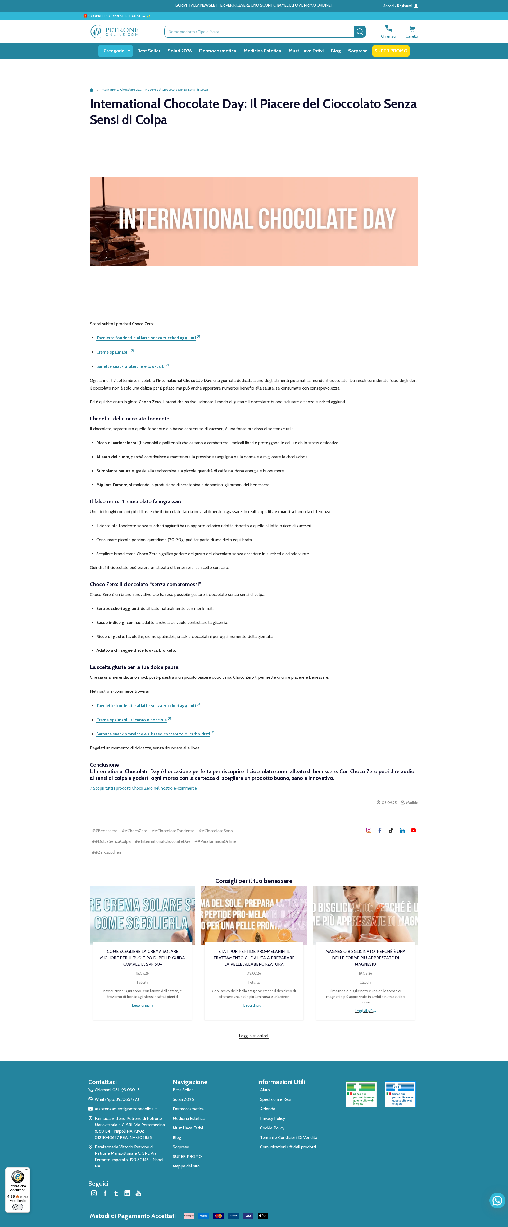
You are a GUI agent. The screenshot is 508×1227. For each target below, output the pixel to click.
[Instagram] (369, 830)
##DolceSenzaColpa (111, 841)
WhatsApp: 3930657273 (117, 1099)
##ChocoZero (134, 830)
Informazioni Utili (281, 1082)
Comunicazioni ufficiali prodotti (288, 1146)
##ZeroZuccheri (106, 852)
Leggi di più (141, 1005)
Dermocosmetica (217, 51)
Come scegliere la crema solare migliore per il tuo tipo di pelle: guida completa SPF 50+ (142, 958)
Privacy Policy (272, 1118)
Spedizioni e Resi (275, 1099)
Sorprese (358, 51)
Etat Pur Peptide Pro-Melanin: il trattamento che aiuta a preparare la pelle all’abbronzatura (253, 958)
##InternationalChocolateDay (162, 841)
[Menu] (27, 1170)
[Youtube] (413, 830)
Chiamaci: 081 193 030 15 (117, 1089)
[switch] (17, 1207)
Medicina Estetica (262, 51)
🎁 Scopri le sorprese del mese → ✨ (67, 15)
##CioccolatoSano (216, 830)
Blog (336, 51)
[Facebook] (380, 830)
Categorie (113, 51)
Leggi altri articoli (254, 1035)
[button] (361, 1094)
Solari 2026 (180, 51)
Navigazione (190, 1082)
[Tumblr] (391, 830)
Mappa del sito (186, 1166)
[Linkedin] (402, 830)
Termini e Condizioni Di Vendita (288, 1137)
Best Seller (148, 51)
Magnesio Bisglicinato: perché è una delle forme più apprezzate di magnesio (365, 958)
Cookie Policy (272, 1127)
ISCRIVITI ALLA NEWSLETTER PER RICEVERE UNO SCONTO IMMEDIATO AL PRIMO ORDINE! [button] (253, 5)
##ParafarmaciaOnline (215, 841)
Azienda (267, 1108)
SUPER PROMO (390, 51)
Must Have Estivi (306, 51)
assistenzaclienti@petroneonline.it (126, 1108)
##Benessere (104, 830)
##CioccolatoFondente (173, 830)
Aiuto (265, 1089)
